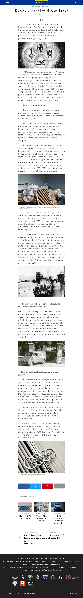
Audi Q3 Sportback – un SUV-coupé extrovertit (58, 519)
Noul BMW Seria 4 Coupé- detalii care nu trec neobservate (32, 538)
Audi (32, 6)
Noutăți (37, 6)
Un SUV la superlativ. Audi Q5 (51, 535)
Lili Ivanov (42, 15)
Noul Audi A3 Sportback (25, 517)
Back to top (72, 593)
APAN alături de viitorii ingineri (41, 518)
